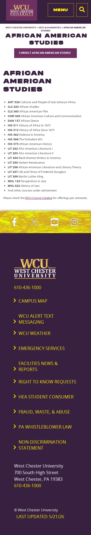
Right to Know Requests (47, 382)
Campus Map (33, 301)
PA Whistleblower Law (45, 427)
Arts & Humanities (50, 27)
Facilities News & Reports (38, 366)
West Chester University (21, 27)
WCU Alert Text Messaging (36, 319)
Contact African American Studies (45, 52)
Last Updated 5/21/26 (40, 517)
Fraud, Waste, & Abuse (44, 412)
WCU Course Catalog (38, 198)
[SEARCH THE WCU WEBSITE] (82, 10)
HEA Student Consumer (46, 397)
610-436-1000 (27, 287)
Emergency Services (42, 348)
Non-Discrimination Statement (42, 445)
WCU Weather (34, 333)
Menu (60, 9)
